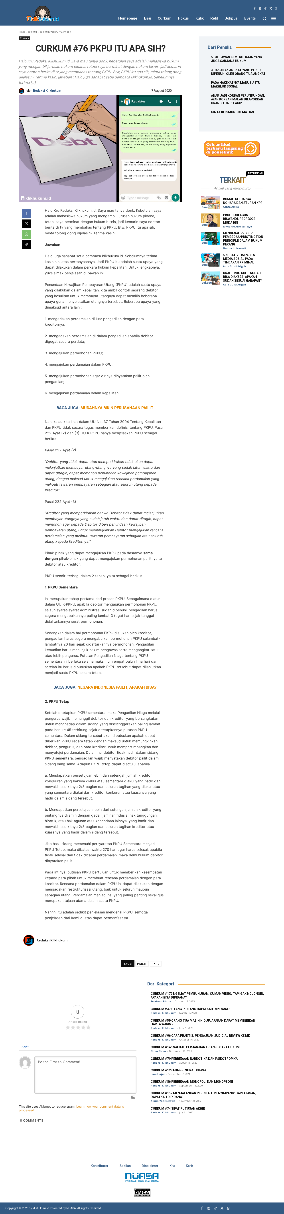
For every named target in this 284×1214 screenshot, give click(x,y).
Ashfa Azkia (231, 206)
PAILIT (142, 964)
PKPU (156, 964)
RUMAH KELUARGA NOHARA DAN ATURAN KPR (242, 201)
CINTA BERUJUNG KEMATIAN (232, 112)
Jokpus (206, 283)
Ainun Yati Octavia (163, 1100)
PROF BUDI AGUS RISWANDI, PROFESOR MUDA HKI (239, 219)
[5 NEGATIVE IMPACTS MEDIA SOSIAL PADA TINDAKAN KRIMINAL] (210, 260)
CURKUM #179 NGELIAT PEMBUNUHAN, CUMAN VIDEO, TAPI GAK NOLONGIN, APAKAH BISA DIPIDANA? (207, 995)
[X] (270, 8)
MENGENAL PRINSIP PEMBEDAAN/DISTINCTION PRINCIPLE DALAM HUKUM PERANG (243, 239)
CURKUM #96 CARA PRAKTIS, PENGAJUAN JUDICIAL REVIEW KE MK (200, 1035)
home (22, 31)
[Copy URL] (26, 244)
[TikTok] (265, 8)
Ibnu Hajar (158, 1074)
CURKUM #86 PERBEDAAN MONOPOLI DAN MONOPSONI (192, 1081)
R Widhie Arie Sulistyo (237, 226)
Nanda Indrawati (234, 248)
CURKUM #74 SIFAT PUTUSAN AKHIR (178, 1108)
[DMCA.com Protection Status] (142, 1196)
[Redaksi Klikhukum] (22, 91)
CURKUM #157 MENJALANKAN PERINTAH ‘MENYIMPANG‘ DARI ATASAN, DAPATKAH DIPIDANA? (203, 1095)
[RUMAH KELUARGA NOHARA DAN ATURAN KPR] (210, 202)
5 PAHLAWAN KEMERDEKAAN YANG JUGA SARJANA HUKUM (236, 59)
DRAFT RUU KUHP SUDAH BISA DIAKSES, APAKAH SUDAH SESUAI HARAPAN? (242, 277)
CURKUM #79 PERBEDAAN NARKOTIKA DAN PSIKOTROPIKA (194, 1059)
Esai (204, 207)
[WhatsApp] (276, 8)
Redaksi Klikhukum (47, 91)
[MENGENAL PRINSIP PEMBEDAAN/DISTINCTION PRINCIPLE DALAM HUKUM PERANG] (210, 238)
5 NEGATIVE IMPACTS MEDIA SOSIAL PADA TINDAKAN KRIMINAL (239, 259)
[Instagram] (260, 8)
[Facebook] (254, 8)
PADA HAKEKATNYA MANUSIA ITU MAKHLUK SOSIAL (235, 84)
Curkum (32, 31)
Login (24, 1046)
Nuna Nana (158, 1051)
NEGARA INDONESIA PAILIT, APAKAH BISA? (116, 687)
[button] (264, 18)
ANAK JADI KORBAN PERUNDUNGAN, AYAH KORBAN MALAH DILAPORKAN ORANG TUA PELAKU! (238, 99)
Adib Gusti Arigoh (234, 266)
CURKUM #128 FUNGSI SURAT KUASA (178, 1070)
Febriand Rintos (161, 1001)
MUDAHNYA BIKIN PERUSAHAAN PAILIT (117, 407)
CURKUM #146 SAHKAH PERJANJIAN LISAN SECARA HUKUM (195, 1047)
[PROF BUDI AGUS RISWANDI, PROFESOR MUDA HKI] (210, 220)
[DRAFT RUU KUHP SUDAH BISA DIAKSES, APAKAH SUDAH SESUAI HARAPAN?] (210, 278)
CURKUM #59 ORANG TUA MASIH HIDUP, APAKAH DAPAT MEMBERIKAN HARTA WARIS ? (203, 1022)
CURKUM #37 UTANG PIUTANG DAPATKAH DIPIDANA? (190, 1009)
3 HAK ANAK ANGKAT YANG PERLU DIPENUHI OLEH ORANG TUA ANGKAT (238, 72)
